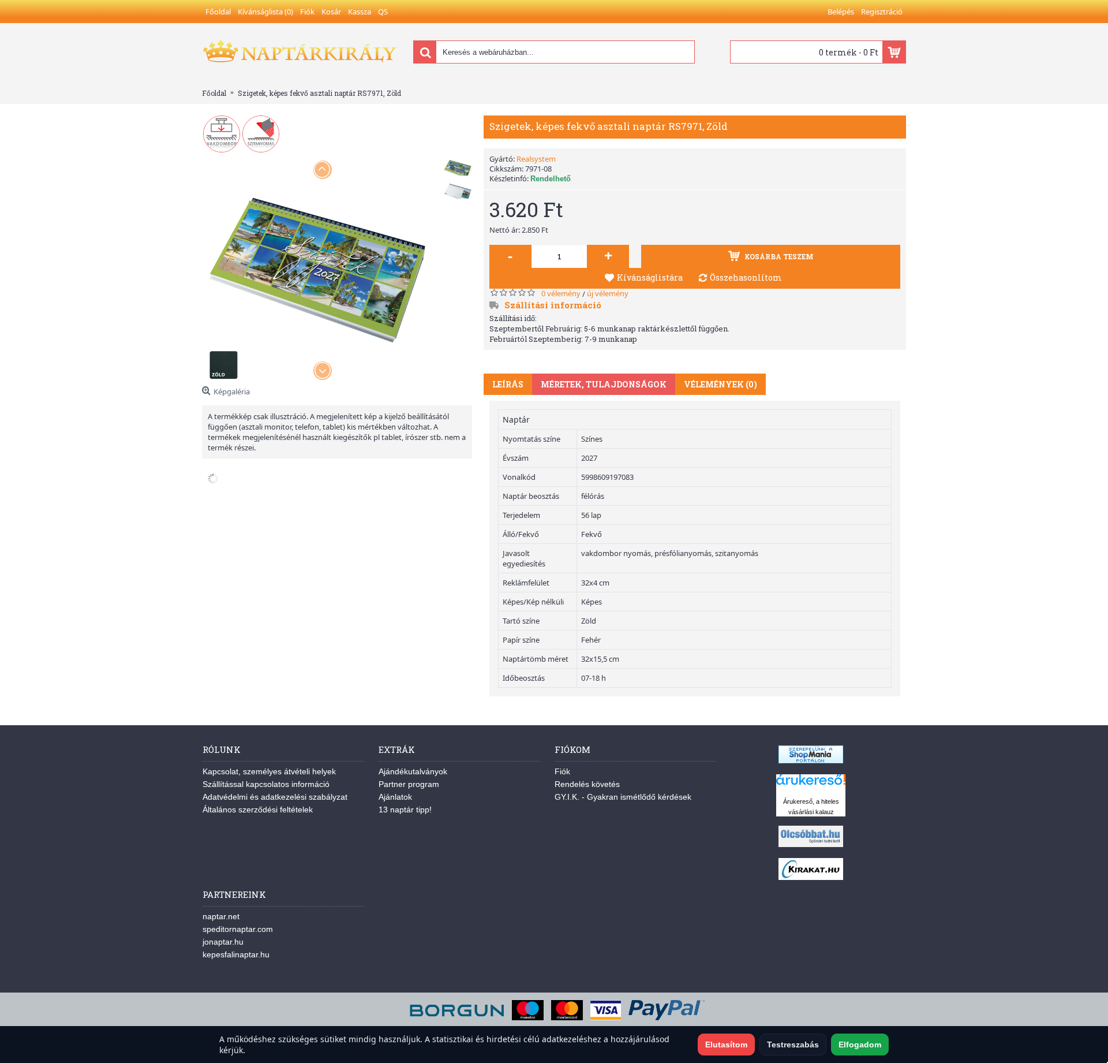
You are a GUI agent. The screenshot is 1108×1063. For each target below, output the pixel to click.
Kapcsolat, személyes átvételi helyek (269, 771)
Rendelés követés (587, 784)
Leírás (507, 384)
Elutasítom (726, 1044)
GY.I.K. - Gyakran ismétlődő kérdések (623, 796)
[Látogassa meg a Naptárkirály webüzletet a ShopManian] (810, 760)
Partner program (409, 784)
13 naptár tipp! (405, 809)
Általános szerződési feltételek (258, 809)
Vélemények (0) (720, 384)
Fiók (562, 771)
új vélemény (607, 293)
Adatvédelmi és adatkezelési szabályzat (275, 796)
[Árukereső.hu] (810, 785)
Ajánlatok (395, 796)
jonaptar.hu (223, 941)
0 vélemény (561, 293)
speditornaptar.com (238, 929)
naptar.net (221, 916)
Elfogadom (860, 1044)
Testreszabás (793, 1044)
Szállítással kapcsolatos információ (266, 784)
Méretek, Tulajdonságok (604, 384)
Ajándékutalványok (413, 771)
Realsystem (536, 159)
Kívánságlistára (650, 277)
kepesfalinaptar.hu (236, 954)
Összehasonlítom (746, 277)
